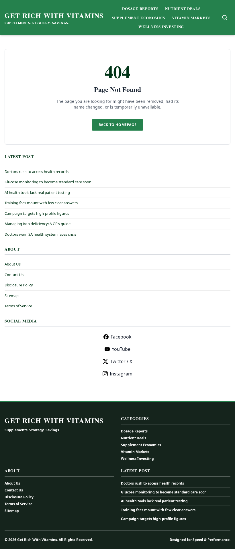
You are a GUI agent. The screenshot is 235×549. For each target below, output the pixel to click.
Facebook (121, 337)
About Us (13, 264)
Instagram (121, 374)
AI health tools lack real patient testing (37, 192)
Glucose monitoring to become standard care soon (48, 181)
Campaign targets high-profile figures (37, 213)
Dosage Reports (140, 8)
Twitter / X (121, 361)
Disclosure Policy (19, 285)
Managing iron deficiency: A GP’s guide (37, 223)
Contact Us (14, 274)
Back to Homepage (118, 124)
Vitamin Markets (191, 17)
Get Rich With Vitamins (54, 15)
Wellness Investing (161, 26)
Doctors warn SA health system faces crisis (40, 234)
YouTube (121, 349)
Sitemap (12, 295)
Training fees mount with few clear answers (41, 202)
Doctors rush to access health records (36, 171)
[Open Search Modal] (224, 17)
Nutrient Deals (182, 8)
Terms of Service (18, 305)
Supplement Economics (138, 17)
